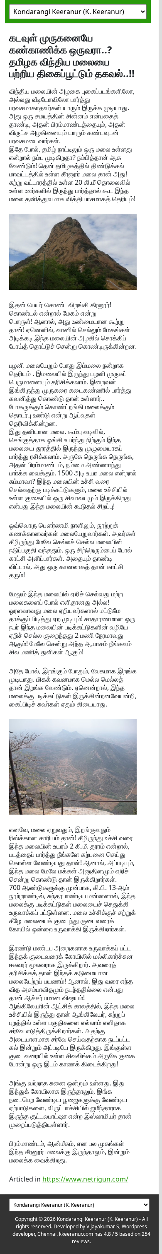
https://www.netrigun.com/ (85, 1179)
